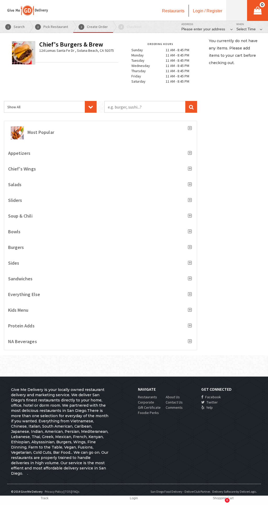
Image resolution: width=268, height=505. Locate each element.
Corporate (146, 402)
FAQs (75, 491)
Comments (174, 407)
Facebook (212, 397)
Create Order (94, 26)
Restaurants (147, 397)
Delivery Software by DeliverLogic (234, 491)
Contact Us (174, 402)
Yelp (209, 407)
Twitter (212, 402)
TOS (68, 491)
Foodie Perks (148, 412)
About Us (173, 397)
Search (16, 26)
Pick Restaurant (52, 26)
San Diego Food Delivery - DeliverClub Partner (180, 491)
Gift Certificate (149, 407)
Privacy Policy (54, 491)
